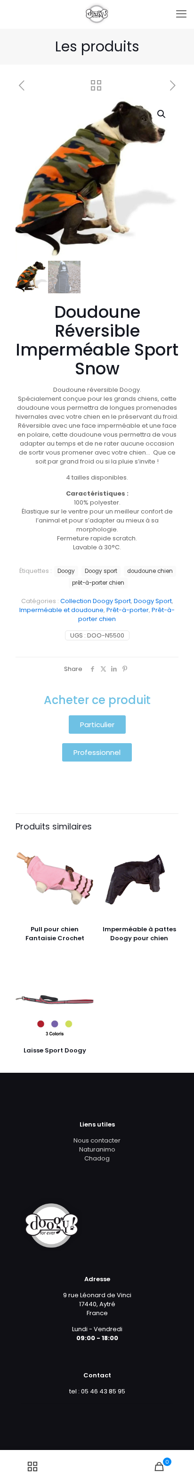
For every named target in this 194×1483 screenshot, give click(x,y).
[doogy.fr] (97, 14)
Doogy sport (101, 571)
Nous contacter (97, 1140)
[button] (162, 114)
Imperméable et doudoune (61, 609)
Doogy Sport (153, 601)
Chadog (97, 1158)
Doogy (66, 571)
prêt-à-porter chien (98, 583)
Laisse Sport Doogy (55, 1050)
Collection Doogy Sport (95, 601)
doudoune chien (150, 571)
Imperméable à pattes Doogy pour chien (139, 934)
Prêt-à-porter (127, 609)
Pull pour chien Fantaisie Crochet (54, 934)
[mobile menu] (181, 14)
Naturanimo (97, 1149)
